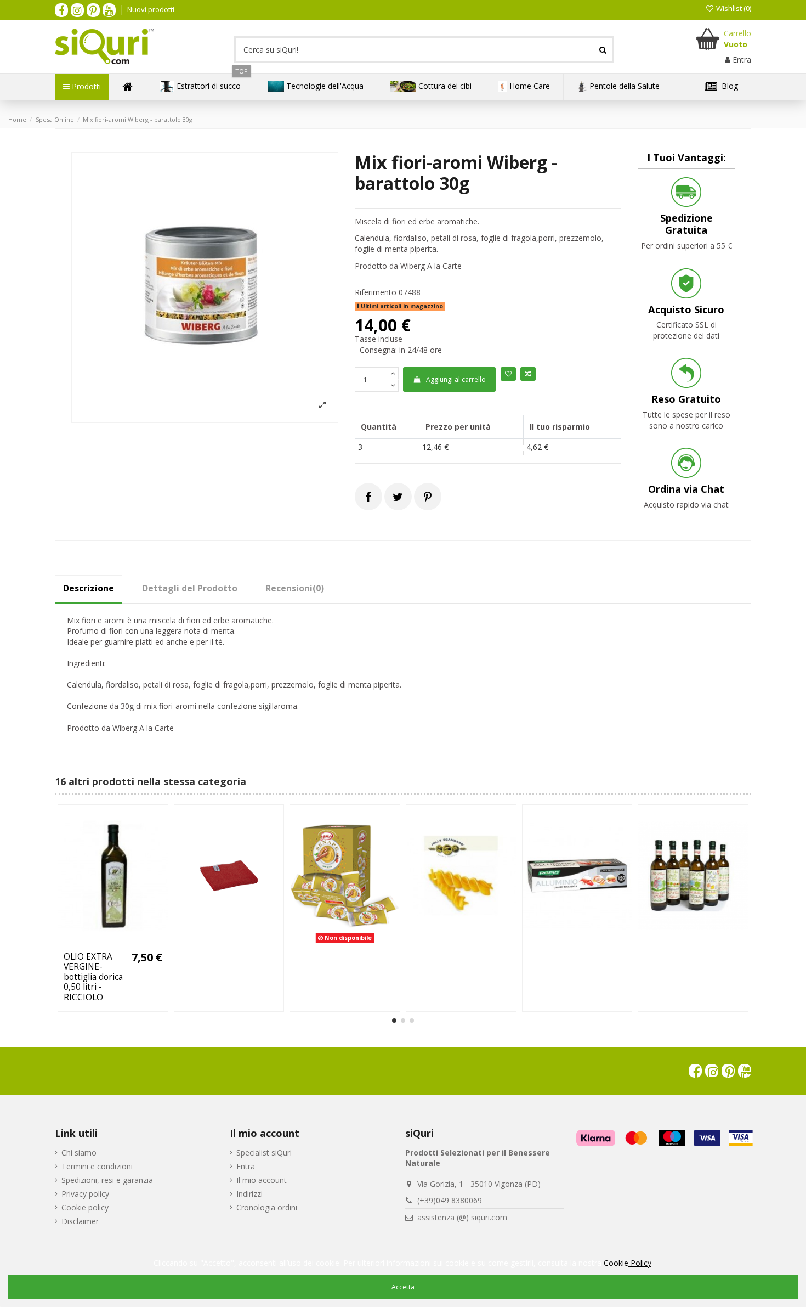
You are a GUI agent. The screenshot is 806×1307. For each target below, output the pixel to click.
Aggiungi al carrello (456, 379)
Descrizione (88, 588)
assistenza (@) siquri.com (462, 1217)
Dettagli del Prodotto (189, 588)
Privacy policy (85, 1193)
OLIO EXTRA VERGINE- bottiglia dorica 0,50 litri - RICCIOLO (93, 977)
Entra (245, 1166)
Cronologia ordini (266, 1207)
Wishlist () (732, 8)
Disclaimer (80, 1221)
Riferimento (375, 292)
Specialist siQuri (264, 1152)
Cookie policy (85, 1207)
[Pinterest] (428, 496)
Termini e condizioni (97, 1166)
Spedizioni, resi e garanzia (107, 1180)
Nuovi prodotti (150, 9)
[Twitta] (398, 496)
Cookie (627, 1263)
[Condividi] (368, 496)
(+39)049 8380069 (449, 1200)
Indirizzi (249, 1193)
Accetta (403, 1287)
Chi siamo (79, 1152)
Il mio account (261, 1180)
